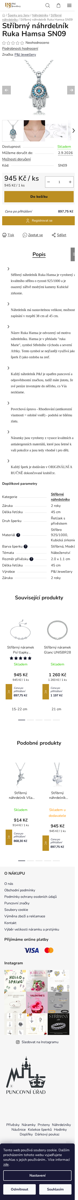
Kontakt (10, 923)
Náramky (29, 1124)
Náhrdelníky (61, 1124)
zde (6, 1164)
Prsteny (44, 1124)
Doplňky (26, 1134)
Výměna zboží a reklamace (24, 916)
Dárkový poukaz (47, 1134)
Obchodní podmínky (19, 890)
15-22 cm (19, 709)
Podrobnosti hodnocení (20, 48)
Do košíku (39, 196)
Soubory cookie (16, 909)
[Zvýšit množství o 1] (70, 182)
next (73, 639)
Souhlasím (55, 1189)
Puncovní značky (16, 903)
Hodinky (60, 1129)
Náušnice (18, 1129)
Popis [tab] (39, 254)
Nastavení (37, 1175)
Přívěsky (13, 1124)
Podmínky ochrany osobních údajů (30, 896)
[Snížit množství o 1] (48, 182)
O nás (8, 883)
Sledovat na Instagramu (40, 1042)
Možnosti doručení (16, 159)
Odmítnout (19, 1189)
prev (4, 639)
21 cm (56, 709)
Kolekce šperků (40, 1129)
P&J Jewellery (25, 54)
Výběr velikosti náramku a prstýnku (31, 929)
